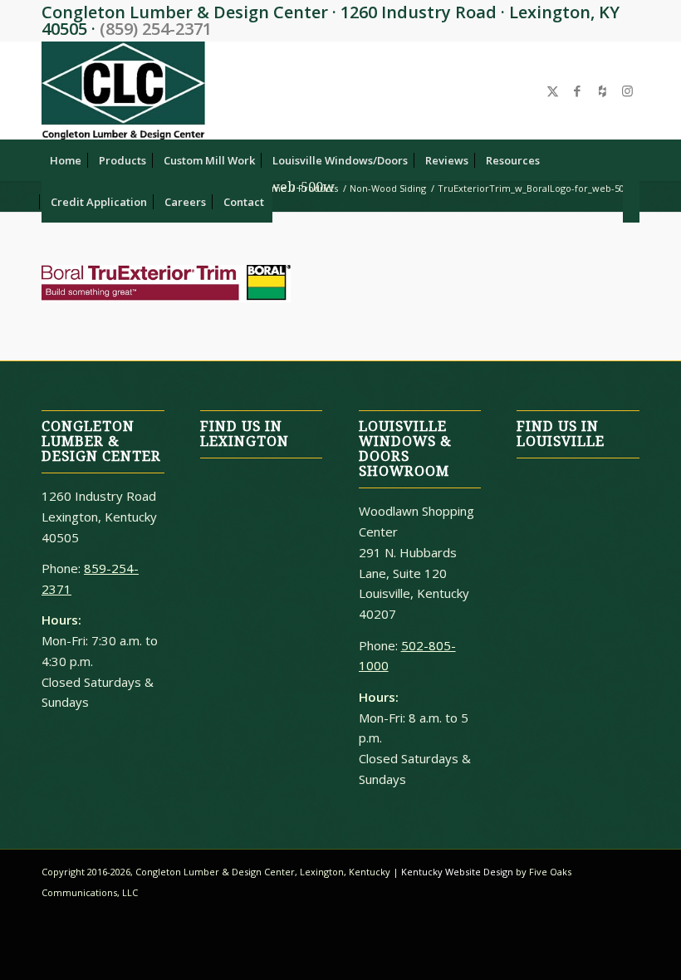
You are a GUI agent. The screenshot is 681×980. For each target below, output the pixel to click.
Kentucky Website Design (457, 871)
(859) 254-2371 (156, 28)
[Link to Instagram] (627, 90)
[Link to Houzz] (602, 90)
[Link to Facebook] (577, 90)
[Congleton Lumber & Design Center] (123, 91)
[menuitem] (66, 160)
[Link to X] (552, 90)
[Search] (631, 202)
